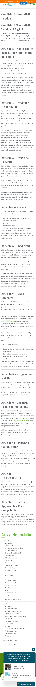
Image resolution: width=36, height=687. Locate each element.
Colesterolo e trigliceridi (13, 553)
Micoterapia (9, 623)
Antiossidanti (9, 543)
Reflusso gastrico (10, 585)
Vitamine (8, 595)
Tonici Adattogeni (11, 593)
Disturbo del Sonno (11, 565)
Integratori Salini (10, 573)
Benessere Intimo (11, 550)
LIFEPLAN (6, 604)
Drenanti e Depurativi (12, 568)
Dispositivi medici (10, 563)
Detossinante (9, 555)
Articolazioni (9, 545)
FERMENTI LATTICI (11, 621)
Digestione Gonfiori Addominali (15, 616)
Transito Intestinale (9, 644)
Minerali (7, 578)
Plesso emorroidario (11, 583)
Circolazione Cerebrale (12, 614)
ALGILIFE (6, 540)
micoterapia (9, 575)
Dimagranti (8, 560)
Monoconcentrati (11, 580)
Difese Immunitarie (11, 558)
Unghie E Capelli (10, 633)
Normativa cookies (14, 3)
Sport (6, 590)
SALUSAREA (9, 588)
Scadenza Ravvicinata (10, 640)
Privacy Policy (27, 1)
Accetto (23, 3)
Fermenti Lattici (10, 570)
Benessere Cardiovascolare (14, 548)
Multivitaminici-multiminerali (14, 628)
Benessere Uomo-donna (13, 611)
